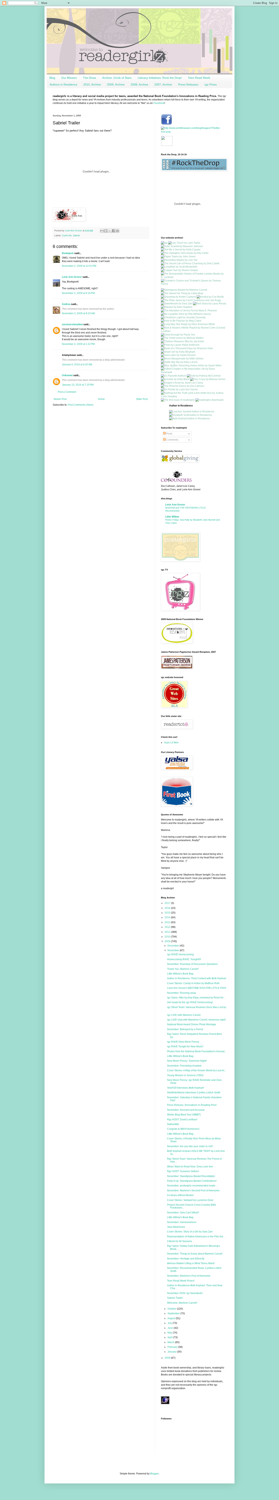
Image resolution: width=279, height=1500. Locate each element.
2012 (168, 927)
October (172, 1308)
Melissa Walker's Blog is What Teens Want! (190, 1263)
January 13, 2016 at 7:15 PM (78, 384)
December (173, 945)
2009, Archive (116, 84)
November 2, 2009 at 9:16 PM (78, 293)
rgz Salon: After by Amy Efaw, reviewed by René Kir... (196, 997)
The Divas (89, 77)
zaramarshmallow (72, 324)
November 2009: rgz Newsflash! (185, 1293)
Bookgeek (68, 253)
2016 (168, 908)
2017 (168, 903)
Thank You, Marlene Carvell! (183, 969)
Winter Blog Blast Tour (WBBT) (184, 1114)
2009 (168, 941)
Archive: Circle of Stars (117, 77)
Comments (172, 439)
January (172, 1351)
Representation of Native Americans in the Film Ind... (196, 1236)
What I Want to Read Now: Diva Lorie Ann (190, 1166)
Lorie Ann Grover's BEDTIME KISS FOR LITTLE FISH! (196, 988)
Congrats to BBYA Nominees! (183, 1129)
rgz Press (210, 84)
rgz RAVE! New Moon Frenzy (183, 1041)
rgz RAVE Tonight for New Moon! (185, 1046)
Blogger (154, 1473)
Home (101, 399)
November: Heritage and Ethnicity (185, 1258)
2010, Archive (92, 84)
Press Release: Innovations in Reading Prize (192, 1105)
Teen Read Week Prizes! (180, 1280)
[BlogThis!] (106, 231)
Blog (52, 77)
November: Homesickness (181, 1222)
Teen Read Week (199, 77)
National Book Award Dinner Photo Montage (191, 1024)
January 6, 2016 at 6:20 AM (77, 364)
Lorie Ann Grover (72, 277)
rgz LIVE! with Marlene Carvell (184, 1015)
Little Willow (172, 516)
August (171, 1318)
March (171, 1342)
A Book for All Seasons (179, 1241)
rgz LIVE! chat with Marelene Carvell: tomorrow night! (196, 1019)
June (170, 1328)
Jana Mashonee (176, 1226)
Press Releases (188, 84)
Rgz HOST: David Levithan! (182, 1119)
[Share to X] (110, 231)
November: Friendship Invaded (184, 1065)
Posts (169, 433)
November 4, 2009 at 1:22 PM (78, 344)
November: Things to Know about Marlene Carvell (194, 1253)
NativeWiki (173, 1124)
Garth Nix (67, 235)
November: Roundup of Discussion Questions (192, 964)
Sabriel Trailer (175, 1297)
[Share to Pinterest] (117, 231)
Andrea (66, 304)
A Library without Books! (180, 1195)
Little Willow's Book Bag (180, 973)
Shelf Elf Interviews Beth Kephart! (185, 1087)
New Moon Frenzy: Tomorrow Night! (187, 1060)
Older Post (142, 399)
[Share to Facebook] (114, 231)
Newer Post (60, 399)
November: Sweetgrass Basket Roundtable (191, 1176)
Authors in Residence (63, 84)
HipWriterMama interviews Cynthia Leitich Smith (193, 1092)
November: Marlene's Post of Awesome (188, 1275)
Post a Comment (67, 391)
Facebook (158, 103)
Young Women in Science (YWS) (185, 1075)
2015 (168, 912)
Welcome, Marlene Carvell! (182, 1302)
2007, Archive (163, 84)
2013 (168, 922)
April (170, 1337)
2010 (168, 936)
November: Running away (181, 992)
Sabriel (76, 235)
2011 (168, 932)
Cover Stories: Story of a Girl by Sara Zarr (190, 1231)
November (173, 950)
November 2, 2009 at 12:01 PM (79, 265)
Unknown (67, 375)
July (170, 1323)
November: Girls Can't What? (183, 1212)
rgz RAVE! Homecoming (180, 954)
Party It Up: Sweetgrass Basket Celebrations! (192, 1180)
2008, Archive (139, 84)
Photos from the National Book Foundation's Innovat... (196, 1051)
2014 (168, 917)
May (170, 1332)
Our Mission (69, 77)
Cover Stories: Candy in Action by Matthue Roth (193, 983)
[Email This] (102, 231)
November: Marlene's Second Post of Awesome (193, 1190)
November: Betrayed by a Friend (185, 1029)
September (173, 1313)
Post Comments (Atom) (80, 404)
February (172, 1347)
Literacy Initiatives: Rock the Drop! (160, 77)
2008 (168, 1357)
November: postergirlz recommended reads (191, 1185)
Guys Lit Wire (171, 742)
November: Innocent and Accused (185, 1109)
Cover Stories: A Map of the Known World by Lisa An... (196, 1070)
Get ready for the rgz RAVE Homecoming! (190, 1002)
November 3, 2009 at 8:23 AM (78, 313)
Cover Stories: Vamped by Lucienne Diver (190, 1200)
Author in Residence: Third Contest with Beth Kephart (196, 978)
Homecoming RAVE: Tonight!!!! (184, 959)
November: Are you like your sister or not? (190, 1146)
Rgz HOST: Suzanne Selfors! (183, 1171)
